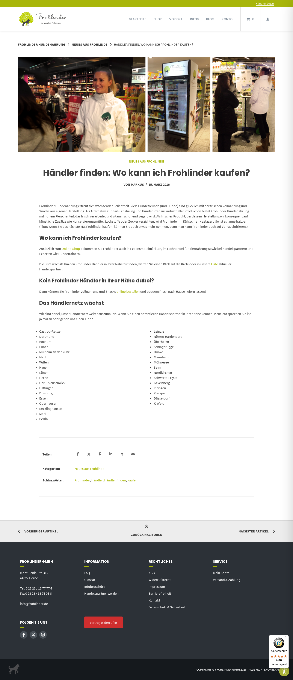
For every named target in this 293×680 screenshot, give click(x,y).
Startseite (137, 19)
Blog (210, 19)
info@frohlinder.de (34, 604)
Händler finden (115, 480)
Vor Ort (176, 19)
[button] (78, 454)
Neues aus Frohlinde (89, 44)
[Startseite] (43, 19)
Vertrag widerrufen (103, 622)
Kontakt (154, 600)
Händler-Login (265, 3)
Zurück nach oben (146, 534)
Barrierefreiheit (160, 593)
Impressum (157, 586)
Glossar (89, 579)
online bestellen (128, 291)
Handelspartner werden (101, 593)
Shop (158, 19)
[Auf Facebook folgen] (23, 635)
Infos (194, 19)
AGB (152, 573)
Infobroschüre (94, 586)
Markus (137, 184)
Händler (97, 480)
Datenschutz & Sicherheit (167, 607)
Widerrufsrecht (160, 579)
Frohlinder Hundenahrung (41, 44)
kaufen (132, 480)
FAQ (87, 573)
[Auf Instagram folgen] (43, 635)
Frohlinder (82, 480)
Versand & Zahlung (226, 579)
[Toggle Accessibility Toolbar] (284, 671)
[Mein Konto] (267, 19)
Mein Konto (221, 573)
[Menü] (286, 637)
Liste (214, 264)
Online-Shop (71, 248)
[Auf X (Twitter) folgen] (33, 635)
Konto (227, 19)
